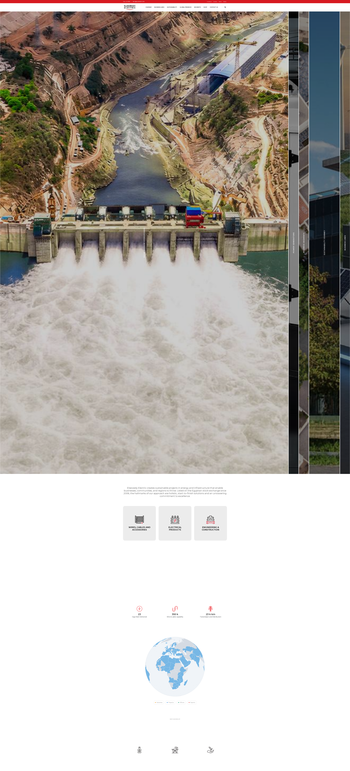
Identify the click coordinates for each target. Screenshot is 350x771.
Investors (209, 1)
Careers (215, 1)
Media (224, 1)
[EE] (130, 7)
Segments (197, 7)
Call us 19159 (126, 1)
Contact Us (214, 7)
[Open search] (225, 7)
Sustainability (172, 7)
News (220, 1)
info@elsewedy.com (138, 1)
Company (149, 7)
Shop (205, 7)
